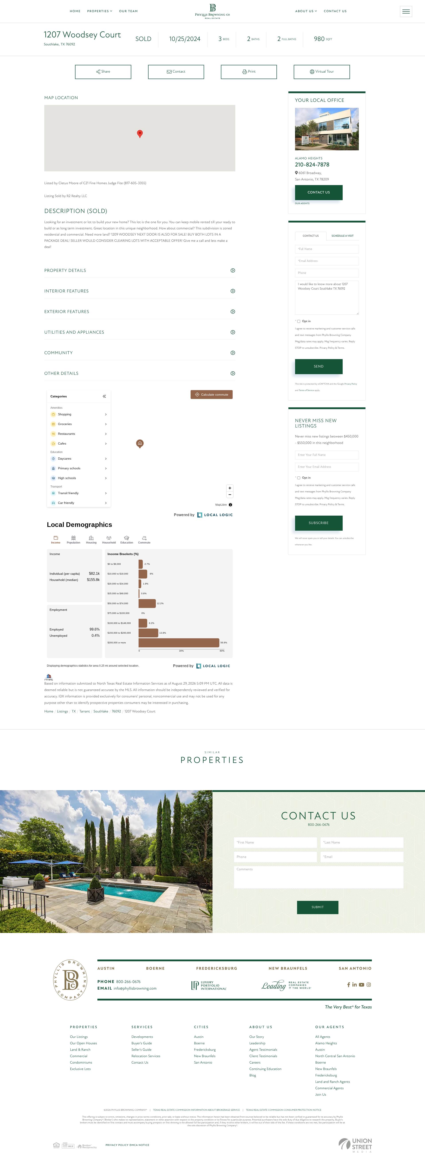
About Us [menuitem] (304, 11)
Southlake (100, 711)
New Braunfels (288, 969)
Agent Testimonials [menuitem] (263, 1050)
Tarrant (84, 711)
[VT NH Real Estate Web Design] (355, 1145)
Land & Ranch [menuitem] (80, 1050)
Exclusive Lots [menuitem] (80, 1069)
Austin (106, 969)
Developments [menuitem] (142, 1037)
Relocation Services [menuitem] (145, 1056)
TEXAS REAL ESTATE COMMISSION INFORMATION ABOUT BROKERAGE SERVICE (198, 1110)
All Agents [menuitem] (322, 1037)
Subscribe (319, 523)
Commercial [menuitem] (78, 1056)
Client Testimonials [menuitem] (263, 1056)
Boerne (155, 969)
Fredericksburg (216, 969)
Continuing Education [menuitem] (265, 1069)
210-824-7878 (312, 165)
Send (319, 366)
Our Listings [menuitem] (79, 1037)
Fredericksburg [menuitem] (205, 1050)
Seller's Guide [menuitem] (141, 1050)
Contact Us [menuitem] (335, 11)
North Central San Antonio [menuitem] (335, 1056)
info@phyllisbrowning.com (135, 989)
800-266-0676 (319, 825)
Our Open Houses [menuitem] (83, 1043)
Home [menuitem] (75, 11)
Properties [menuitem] (98, 11)
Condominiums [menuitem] (81, 1062)
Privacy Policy (350, 384)
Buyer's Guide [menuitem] (141, 1043)
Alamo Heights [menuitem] (326, 1043)
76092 (116, 711)
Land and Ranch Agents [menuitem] (332, 1082)
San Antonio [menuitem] (203, 1062)
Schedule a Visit (343, 236)
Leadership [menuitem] (257, 1043)
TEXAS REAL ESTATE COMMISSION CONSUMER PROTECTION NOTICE (283, 1110)
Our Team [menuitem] (128, 11)
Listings (62, 711)
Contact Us (319, 192)
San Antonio (355, 969)
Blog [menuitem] (252, 1075)
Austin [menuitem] (198, 1037)
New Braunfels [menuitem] (204, 1056)
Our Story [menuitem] (256, 1037)
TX (73, 711)
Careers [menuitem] (255, 1062)
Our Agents (302, 203)
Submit (318, 907)
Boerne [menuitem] (199, 1043)
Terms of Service (306, 390)
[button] (140, 134)
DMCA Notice (139, 1145)
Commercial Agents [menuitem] (329, 1088)
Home (48, 711)
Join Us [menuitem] (320, 1095)
